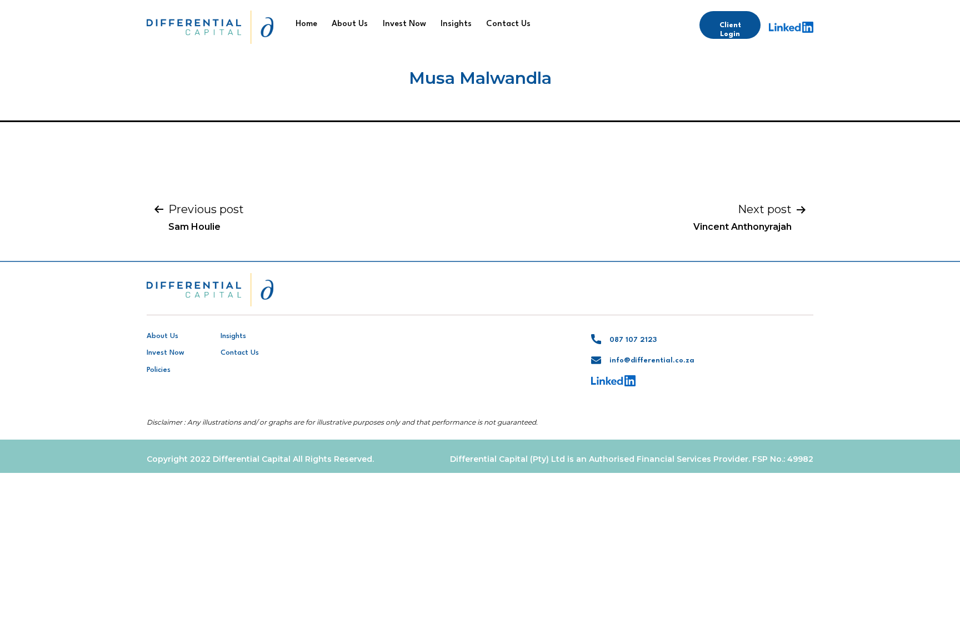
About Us (350, 24)
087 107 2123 (633, 340)
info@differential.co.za (651, 360)
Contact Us (508, 24)
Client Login (730, 30)
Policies (159, 370)
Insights (456, 24)
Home (306, 24)
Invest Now (404, 24)
